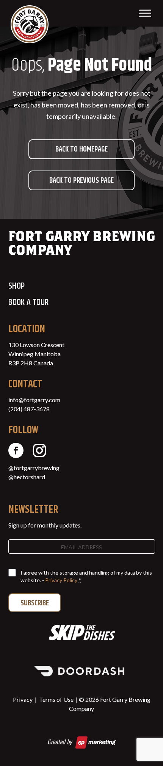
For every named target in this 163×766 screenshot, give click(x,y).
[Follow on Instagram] (39, 450)
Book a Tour (28, 302)
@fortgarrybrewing (34, 467)
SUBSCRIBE (34, 603)
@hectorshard (26, 476)
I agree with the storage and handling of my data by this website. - (86, 576)
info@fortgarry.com (34, 399)
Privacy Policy (61, 580)
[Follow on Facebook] (16, 450)
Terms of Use (56, 699)
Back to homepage (81, 149)
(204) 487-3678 (29, 408)
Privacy (23, 699)
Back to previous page (81, 180)
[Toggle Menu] (145, 13)
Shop (16, 286)
